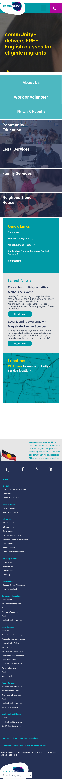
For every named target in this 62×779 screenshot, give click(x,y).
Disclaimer (33, 738)
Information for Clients (11, 691)
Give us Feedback (10, 589)
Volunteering (14, 260)
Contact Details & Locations (14, 585)
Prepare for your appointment (13, 639)
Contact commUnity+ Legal (12, 635)
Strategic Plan (8, 527)
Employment (8, 562)
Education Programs (18, 238)
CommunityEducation (13, 127)
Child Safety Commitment (13, 552)
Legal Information (9, 660)
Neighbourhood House (19, 244)
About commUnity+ (10, 523)
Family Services (17, 173)
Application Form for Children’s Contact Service (28, 253)
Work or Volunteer (31, 97)
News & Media (9, 508)
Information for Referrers (11, 643)
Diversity (6, 575)
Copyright (23, 738)
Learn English (7, 600)
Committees (8, 571)
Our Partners (8, 544)
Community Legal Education (13, 656)
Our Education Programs (11, 604)
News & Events (31, 111)
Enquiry (4, 616)
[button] (43, 8)
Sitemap (6, 738)
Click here (15, 366)
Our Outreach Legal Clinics (12, 651)
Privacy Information (9, 668)
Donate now (14, 232)
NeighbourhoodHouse (17, 200)
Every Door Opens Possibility (14, 490)
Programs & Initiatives (12, 535)
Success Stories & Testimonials (16, 539)
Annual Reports (9, 548)
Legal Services (16, 149)
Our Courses (6, 608)
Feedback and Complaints (12, 620)
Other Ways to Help (11, 498)
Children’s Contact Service (12, 687)
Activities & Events (10, 512)
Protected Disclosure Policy (36, 746)
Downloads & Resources (11, 695)
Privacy (14, 738)
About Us (31, 82)
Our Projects (7, 647)
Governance (8, 531)
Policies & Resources (10, 612)
